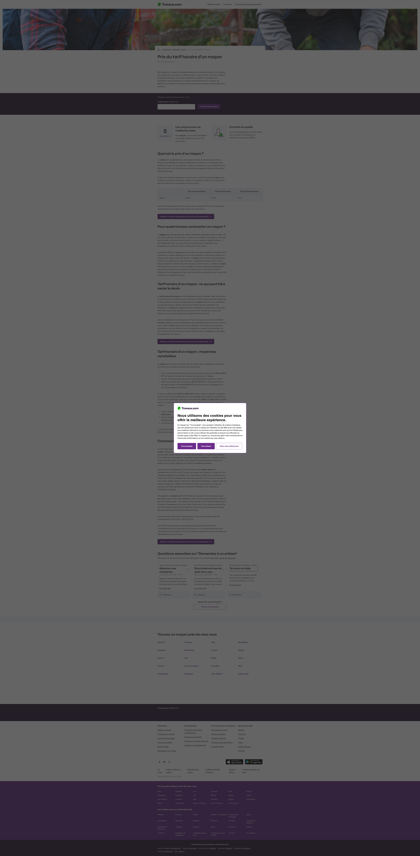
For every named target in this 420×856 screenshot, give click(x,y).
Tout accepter (186, 446)
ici (209, 435)
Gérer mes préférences (229, 446)
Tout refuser (206, 446)
